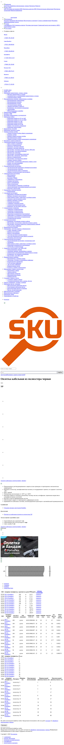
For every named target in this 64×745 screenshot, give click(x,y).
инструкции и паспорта (11, 743)
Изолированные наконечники (15, 100)
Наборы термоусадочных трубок (16, 136)
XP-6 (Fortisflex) (9, 596)
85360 (2, 596)
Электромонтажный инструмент (13, 142)
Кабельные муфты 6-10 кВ (14, 122)
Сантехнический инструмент (12, 239)
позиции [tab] (6, 583)
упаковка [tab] (6, 585)
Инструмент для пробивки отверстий (18, 154)
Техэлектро (14, 734)
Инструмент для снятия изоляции (16, 151)
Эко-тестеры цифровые (14, 264)
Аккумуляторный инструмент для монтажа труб (21, 240)
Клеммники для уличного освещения (17, 108)
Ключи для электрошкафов (15, 163)
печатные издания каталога (12, 740)
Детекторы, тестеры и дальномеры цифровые (20, 260)
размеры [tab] (6, 586)
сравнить (38, 594)
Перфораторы (11, 176)
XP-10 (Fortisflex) (9, 600)
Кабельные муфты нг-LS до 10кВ (16, 119)
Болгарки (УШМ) (12, 178)
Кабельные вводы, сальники (12, 284)
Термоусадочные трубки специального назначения (21, 139)
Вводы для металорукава (14, 290)
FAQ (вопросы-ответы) (18, 25)
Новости (37, 6)
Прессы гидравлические (14, 145)
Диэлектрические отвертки (15, 169)
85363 (2, 601)
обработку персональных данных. (40, 729)
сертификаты (8, 741)
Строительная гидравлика (11, 208)
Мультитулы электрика (13, 152)
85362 (2, 600)
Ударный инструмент (13, 202)
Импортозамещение (16, 10)
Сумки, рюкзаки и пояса (14, 230)
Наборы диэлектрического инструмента (18, 172)
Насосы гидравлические (14, 157)
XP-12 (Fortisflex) (9, 601)
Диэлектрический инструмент (12, 166)
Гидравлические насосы (14, 218)
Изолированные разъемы (14, 102)
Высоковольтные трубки (14, 137)
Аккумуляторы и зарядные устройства (18, 185)
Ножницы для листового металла (16, 206)
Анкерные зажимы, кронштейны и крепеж (19, 251)
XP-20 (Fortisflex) (9, 605)
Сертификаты (8, 25)
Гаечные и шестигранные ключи (16, 199)
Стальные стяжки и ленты (11, 278)
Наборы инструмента (13, 164)
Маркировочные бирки (14, 275)
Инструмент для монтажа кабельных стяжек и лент (21, 161)
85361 (2, 598)
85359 (2, 594)
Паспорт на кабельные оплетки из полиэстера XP (18, 514)
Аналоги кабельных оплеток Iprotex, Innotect (13, 526)
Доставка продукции (32, 25)
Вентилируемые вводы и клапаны (17, 288)
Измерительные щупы (13, 266)
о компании (7, 737)
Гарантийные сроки (9, 26)
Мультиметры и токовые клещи (16, 258)
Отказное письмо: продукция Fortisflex (15, 508)
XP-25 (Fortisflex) (9, 607)
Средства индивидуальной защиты (17, 234)
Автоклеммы (11, 109)
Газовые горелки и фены (14, 160)
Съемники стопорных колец (15, 203)
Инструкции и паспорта (30, 20)
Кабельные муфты (9, 117)
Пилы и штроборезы (13, 182)
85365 (2, 605)
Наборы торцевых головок (15, 200)
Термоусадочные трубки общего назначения (19, 133)
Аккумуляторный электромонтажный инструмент (21, 187)
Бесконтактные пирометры (15, 261)
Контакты (32, 6)
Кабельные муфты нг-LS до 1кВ (16, 118)
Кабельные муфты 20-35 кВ (15, 124)
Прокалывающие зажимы (14, 249)
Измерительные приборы (11, 257)
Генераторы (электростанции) (12, 190)
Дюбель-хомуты (11, 272)
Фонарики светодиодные (14, 237)
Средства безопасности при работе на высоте (20, 236)
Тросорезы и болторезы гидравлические (18, 217)
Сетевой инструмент (10, 219)
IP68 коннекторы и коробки (15, 111)
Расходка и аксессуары (13, 188)
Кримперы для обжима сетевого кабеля (18, 221)
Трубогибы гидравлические (15, 212)
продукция (4, 374)
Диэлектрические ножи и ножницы (17, 170)
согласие (48, 720)
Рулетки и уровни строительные (16, 267)
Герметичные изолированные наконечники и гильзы (22, 252)
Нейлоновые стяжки (13, 270)
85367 (2, 609)
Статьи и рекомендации (44, 20)
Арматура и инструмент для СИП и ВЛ (15, 248)
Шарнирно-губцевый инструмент (17, 194)
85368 (2, 611)
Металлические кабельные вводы (16, 285)
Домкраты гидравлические (15, 209)
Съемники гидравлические (15, 211)
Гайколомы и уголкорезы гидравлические (19, 215)
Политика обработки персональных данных (16, 6)
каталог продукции (9, 738)
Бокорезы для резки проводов (15, 148)
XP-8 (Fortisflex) (9, 598)
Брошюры (12, 20)
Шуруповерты (11, 175)
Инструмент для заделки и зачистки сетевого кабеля (22, 222)
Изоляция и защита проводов (15, 374)
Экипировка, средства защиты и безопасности (17, 228)
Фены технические (12, 184)
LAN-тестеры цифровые (14, 225)
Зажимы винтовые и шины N (15, 106)
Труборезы (10, 242)
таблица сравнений (39, 591)
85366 (2, 607)
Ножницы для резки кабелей (15, 146)
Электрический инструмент (12, 173)
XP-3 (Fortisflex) (9, 594)
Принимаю (4, 725)
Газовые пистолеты (12, 181)
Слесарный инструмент (11, 193)
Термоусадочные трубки (11, 131)
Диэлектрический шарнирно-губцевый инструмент (22, 167)
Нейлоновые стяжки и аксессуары (14, 269)
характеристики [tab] (8, 588)
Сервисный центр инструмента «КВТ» (49, 25)
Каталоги (6, 20)
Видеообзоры (19, 20)
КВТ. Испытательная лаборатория (43, 9)
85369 (2, 612)
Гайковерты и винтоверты (14, 179)
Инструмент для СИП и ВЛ (15, 255)
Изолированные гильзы (14, 103)
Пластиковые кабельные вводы (16, 287)
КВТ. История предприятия (12, 9)
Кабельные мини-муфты (14, 127)
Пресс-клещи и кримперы (14, 143)
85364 (2, 603)
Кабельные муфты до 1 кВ (14, 121)
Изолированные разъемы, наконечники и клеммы (18, 99)
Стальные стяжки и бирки (14, 279)
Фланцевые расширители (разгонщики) (18, 214)
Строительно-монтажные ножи (16, 205)
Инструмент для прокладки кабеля (17, 158)
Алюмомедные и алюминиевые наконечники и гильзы (23, 96)
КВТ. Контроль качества (27, 9)
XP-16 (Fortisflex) (9, 603)
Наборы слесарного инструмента (16, 196)
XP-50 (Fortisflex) (9, 612)
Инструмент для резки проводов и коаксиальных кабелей (23, 224)
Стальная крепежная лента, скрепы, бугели (19, 281)
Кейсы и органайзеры (13, 233)
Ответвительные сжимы (14, 97)
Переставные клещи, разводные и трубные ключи (21, 197)
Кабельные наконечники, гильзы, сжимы (15, 93)
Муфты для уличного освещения (16, 125)
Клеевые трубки (12, 134)
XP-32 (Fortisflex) (9, 609)
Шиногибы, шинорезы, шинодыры (17, 155)
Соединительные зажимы (14, 105)
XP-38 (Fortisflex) (9, 611)
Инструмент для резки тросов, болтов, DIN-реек (21, 149)
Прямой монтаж (11, 276)
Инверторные (11, 191)
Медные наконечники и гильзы (16, 94)
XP (24, 374)
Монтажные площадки (13, 273)
